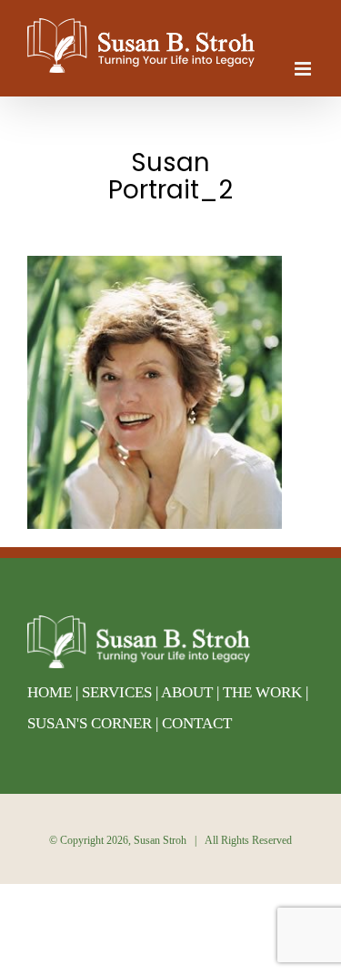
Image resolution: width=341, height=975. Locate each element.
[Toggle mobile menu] (304, 68)
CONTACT (197, 723)
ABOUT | (192, 692)
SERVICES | (121, 692)
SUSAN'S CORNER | (94, 723)
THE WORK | (265, 692)
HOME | (54, 692)
